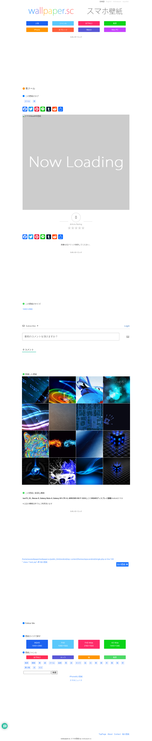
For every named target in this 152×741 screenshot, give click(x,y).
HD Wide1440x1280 (115, 644)
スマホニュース (76, 680)
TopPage (102, 734)
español (126, 2)
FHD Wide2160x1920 (89, 644)
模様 (33, 663)
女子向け (88, 23)
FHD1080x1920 (63, 644)
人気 (37, 23)
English (108, 2)
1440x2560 (28, 309)
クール (27, 101)
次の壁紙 (121, 564)
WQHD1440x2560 (37, 644)
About (110, 734)
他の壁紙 (125, 734)
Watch (89, 30)
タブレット (63, 30)
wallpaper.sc (86, 739)
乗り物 (27, 668)
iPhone (37, 30)
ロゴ (40, 668)
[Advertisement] (76, 59)
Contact (117, 734)
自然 (59, 663)
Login (127, 326)
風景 (115, 23)
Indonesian (117, 2)
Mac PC (115, 30)
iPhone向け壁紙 (76, 676)
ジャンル (63, 23)
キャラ (63, 657)
